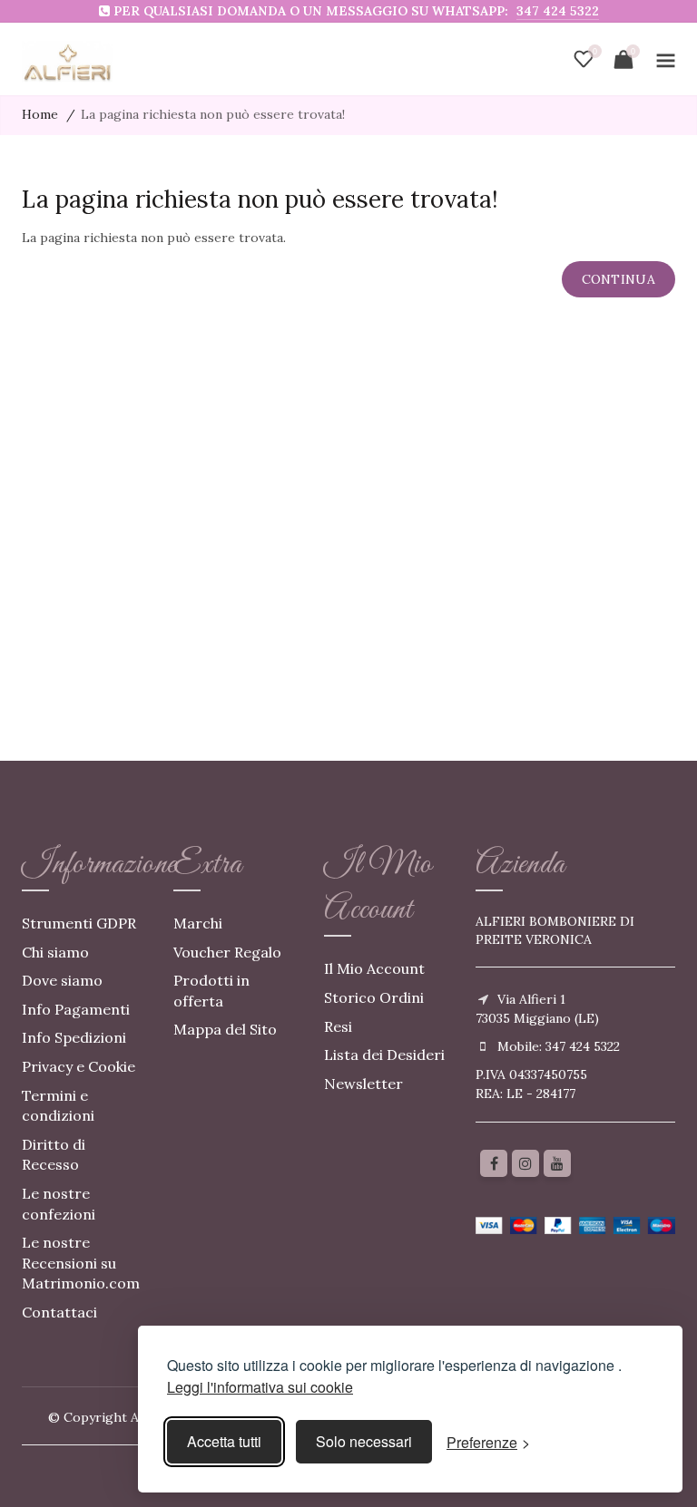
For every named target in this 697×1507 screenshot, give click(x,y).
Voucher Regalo (227, 952)
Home (40, 114)
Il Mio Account (374, 968)
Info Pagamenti (76, 1009)
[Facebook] (493, 1163)
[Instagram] (525, 1163)
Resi (338, 1026)
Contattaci (59, 1312)
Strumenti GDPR (79, 923)
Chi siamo (55, 952)
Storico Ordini (374, 997)
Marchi (197, 923)
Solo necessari (364, 1441)
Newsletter (363, 1083)
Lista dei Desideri (384, 1054)
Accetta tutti (224, 1441)
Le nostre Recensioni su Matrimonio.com (81, 1262)
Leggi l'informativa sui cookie (260, 1386)
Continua (618, 279)
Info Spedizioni (74, 1037)
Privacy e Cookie (78, 1066)
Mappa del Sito (225, 1029)
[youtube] (557, 1163)
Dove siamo (62, 980)
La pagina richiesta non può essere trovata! (213, 114)
